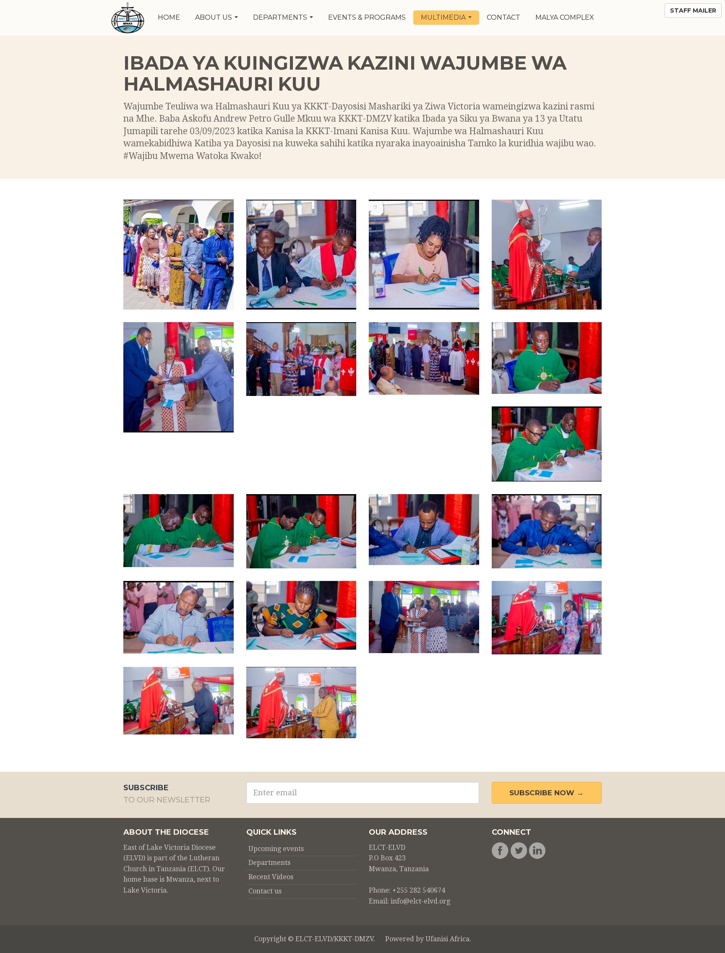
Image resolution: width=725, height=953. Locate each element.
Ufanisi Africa (447, 939)
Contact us (265, 891)
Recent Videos (270, 877)
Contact (503, 17)
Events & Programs (367, 17)
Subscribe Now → (546, 793)
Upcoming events (276, 849)
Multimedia (444, 17)
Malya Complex (564, 17)
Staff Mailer (693, 10)
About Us (214, 17)
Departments (281, 17)
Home (169, 17)
